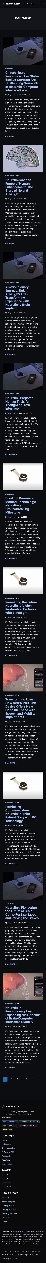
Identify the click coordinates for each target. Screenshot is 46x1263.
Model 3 (5, 1179)
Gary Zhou (11, 95)
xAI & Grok (9, 903)
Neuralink (9, 68)
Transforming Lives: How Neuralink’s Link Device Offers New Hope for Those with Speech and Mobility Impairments (20, 708)
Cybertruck (6, 1183)
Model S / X (6, 1187)
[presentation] (23, 51)
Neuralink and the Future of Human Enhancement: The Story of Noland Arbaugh (19, 187)
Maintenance (7, 1144)
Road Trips (6, 1160)
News (17, 176)
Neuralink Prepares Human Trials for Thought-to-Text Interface (19, 403)
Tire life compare (8, 1202)
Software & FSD (8, 1152)
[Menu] (42, 4)
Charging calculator (9, 1214)
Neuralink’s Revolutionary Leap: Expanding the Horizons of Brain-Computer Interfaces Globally (23, 1015)
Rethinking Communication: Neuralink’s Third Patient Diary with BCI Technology (21, 814)
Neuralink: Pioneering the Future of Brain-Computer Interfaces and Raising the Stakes (22, 913)
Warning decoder (8, 1206)
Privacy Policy (9, 1259)
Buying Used (7, 1164)
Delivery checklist (9, 1210)
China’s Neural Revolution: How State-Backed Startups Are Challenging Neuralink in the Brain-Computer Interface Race (22, 81)
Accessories (7, 1156)
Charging (5, 1140)
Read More (11, 136)
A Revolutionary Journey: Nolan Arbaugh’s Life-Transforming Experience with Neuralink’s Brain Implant (17, 297)
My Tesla (5, 1198)
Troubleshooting (8, 1148)
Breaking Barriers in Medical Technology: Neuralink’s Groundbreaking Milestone (20, 505)
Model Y (5, 1175)
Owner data (6, 1218)
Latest (4, 1222)
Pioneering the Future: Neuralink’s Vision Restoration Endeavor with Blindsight (21, 607)
